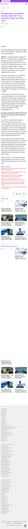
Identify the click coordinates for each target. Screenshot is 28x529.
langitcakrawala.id (5, 468)
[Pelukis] (6, 4)
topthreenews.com (5, 425)
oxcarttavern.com (5, 452)
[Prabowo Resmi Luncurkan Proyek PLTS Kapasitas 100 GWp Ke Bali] (21, 231)
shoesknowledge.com (6, 456)
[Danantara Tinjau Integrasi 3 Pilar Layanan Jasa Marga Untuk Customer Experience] (21, 203)
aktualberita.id (4, 474)
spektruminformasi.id (6, 486)
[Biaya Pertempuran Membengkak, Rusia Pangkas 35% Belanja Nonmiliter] (7, 203)
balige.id (3, 424)
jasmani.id (3, 410)
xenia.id (3, 417)
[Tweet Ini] (17, 194)
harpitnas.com (4, 501)
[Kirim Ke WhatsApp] (26, 194)
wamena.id (3, 419)
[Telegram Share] (23, 194)
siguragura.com (5, 508)
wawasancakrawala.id (6, 473)
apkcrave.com (4, 440)
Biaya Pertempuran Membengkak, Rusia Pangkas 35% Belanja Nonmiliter (13, 169)
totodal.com (4, 439)
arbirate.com (4, 430)
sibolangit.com (4, 506)
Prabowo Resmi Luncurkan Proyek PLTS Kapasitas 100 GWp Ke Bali (13, 187)
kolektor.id (3, 513)
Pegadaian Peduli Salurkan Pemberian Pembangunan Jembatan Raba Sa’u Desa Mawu (13, 179)
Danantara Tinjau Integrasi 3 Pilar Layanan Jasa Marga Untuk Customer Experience (13, 172)
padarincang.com (5, 511)
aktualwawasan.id (5, 488)
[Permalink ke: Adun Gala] (2, 23)
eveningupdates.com (6, 447)
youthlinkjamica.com (6, 429)
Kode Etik (9, 521)
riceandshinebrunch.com (7, 454)
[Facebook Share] (14, 194)
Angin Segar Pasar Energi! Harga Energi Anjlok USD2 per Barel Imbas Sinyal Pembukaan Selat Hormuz (12, 184)
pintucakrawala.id (5, 471)
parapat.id (3, 420)
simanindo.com (5, 510)
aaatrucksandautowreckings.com (9, 427)
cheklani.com (4, 437)
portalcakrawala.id (5, 485)
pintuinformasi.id (5, 480)
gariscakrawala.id (5, 463)
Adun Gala (6, 23)
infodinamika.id (4, 491)
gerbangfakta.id (5, 490)
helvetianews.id (4, 466)
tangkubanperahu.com (6, 505)
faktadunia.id (4, 459)
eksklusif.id (3, 414)
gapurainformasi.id (5, 461)
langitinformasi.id (5, 469)
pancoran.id (4, 409)
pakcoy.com (4, 500)
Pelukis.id (18, 525)
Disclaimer (7, 523)
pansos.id (3, 495)
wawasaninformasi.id (6, 481)
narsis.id (3, 493)
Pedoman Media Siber (17, 523)
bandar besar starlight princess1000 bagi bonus (12, 400)
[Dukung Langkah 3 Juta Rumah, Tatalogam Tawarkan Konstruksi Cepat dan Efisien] (7, 217)
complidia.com (4, 446)
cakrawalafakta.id (5, 476)
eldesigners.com (5, 435)
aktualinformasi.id (5, 457)
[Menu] (2, 4)
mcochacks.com (5, 449)
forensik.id (3, 496)
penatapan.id (4, 422)
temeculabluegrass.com (7, 434)
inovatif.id (3, 415)
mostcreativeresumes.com (7, 451)
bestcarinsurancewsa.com (7, 444)
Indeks (3, 521)
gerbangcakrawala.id (6, 464)
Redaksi (24, 521)
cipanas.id (3, 412)
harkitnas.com (4, 503)
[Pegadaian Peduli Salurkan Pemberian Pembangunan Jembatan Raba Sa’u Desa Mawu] (21, 217)
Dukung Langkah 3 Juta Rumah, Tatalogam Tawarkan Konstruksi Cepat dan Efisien (12, 176)
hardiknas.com (4, 498)
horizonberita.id (5, 483)
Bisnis (2, 11)
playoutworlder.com (6, 432)
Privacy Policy (16, 521)
